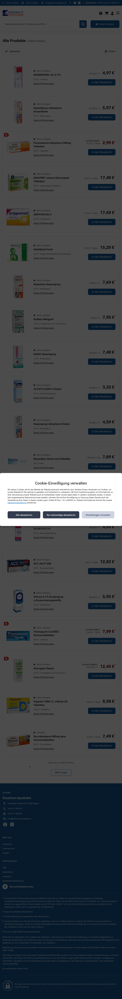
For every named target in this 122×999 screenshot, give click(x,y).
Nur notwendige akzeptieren (61, 515)
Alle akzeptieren (24, 515)
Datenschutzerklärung (17, 503)
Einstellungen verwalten (98, 515)
